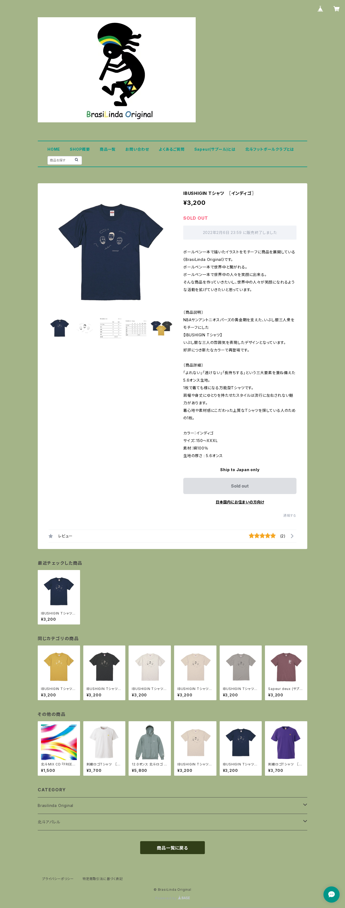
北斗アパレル (49, 822)
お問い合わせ (137, 149)
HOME (53, 149)
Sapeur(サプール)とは (215, 149)
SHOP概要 (80, 149)
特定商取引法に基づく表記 (102, 879)
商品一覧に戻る (172, 848)
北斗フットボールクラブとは (269, 149)
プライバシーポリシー (58, 879)
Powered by (166, 898)
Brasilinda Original (55, 805)
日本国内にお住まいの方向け (240, 502)
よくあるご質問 (172, 149)
